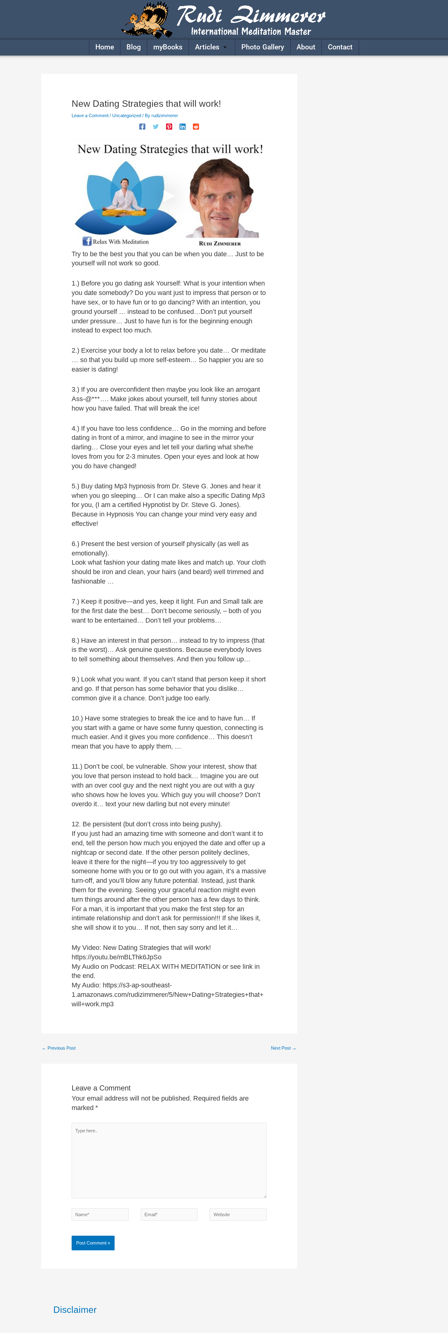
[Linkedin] (183, 127)
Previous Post (59, 1048)
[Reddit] (196, 127)
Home (104, 47)
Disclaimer (75, 1310)
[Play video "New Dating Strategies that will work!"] (169, 195)
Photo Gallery (262, 47)
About (306, 47)
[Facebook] (142, 127)
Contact (340, 47)
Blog (133, 47)
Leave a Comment (90, 115)
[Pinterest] (169, 127)
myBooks (168, 47)
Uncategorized (126, 115)
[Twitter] (156, 127)
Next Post (284, 1048)
